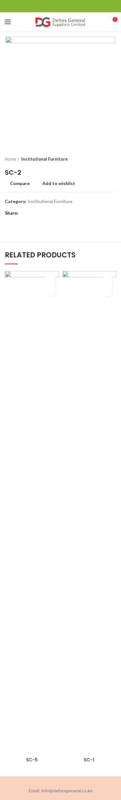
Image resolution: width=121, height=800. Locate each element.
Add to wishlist (58, 183)
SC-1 (89, 760)
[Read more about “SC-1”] (107, 291)
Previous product (100, 159)
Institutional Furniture (44, 159)
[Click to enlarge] (16, 136)
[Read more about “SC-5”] (50, 291)
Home (10, 159)
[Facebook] (44, 6)
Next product (113, 159)
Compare (20, 183)
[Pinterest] (60, 6)
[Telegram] (77, 6)
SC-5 (32, 760)
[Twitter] (52, 6)
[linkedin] (69, 6)
